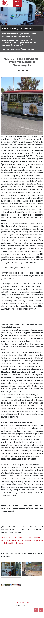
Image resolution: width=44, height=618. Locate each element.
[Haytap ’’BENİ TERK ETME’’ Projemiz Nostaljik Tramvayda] (11, 569)
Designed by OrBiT (22, 605)
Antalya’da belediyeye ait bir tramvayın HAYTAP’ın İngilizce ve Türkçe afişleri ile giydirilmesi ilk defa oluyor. (22, 540)
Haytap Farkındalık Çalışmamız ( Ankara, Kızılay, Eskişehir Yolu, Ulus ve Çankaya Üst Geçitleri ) (19, 42)
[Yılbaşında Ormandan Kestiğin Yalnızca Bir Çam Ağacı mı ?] (36, 610)
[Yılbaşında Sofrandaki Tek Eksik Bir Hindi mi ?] (41, 610)
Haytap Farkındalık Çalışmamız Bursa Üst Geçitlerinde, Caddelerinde (19, 35)
